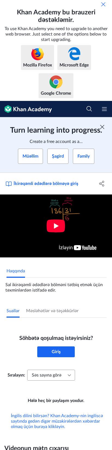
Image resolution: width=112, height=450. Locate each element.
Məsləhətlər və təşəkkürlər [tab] (52, 311)
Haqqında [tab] (16, 271)
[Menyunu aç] (104, 109)
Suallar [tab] (13, 311)
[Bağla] (103, 4)
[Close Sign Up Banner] (102, 127)
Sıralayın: (16, 375)
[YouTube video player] (56, 225)
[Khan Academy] (26, 109)
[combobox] (51, 375)
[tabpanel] (56, 285)
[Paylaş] (102, 183)
